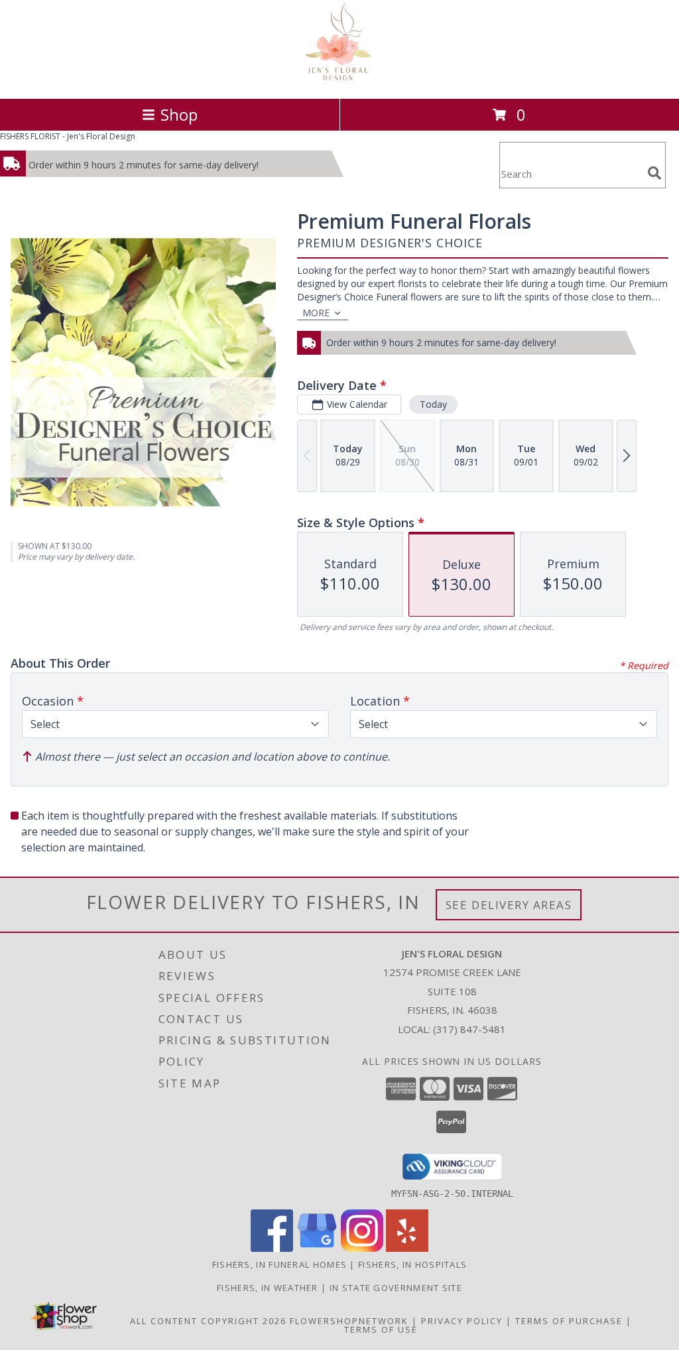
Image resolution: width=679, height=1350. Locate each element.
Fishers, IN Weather (267, 1288)
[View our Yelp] (407, 1248)
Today (433, 404)
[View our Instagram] (362, 1248)
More (316, 312)
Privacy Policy (462, 1321)
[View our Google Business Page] (317, 1248)
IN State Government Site (396, 1288)
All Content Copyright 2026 (208, 1321)
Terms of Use (381, 1329)
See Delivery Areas (509, 904)
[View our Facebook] (272, 1248)
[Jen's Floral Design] (339, 79)
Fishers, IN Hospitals (412, 1264)
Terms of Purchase (569, 1321)
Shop (179, 114)
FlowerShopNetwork (349, 1321)
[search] (654, 173)
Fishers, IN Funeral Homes (279, 1264)
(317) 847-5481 (469, 1029)
